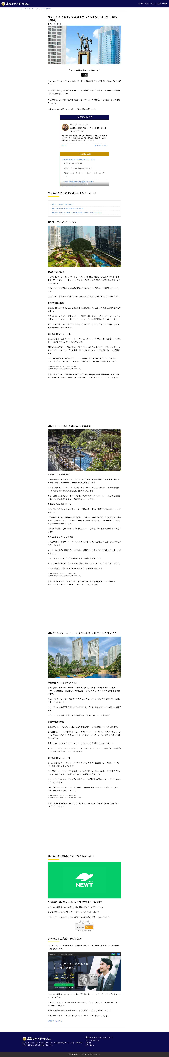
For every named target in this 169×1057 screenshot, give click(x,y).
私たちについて (150, 3)
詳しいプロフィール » (101, 145)
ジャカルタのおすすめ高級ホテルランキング (79, 159)
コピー (90, 927)
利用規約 (88, 1043)
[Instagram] (65, 145)
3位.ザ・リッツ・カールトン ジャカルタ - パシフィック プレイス (77, 213)
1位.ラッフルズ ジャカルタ (73, 163)
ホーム (141, 3)
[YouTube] (63, 145)
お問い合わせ (162, 3)
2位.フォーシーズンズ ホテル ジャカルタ (78, 168)
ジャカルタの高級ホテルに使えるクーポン (78, 182)
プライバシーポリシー (92, 1040)
